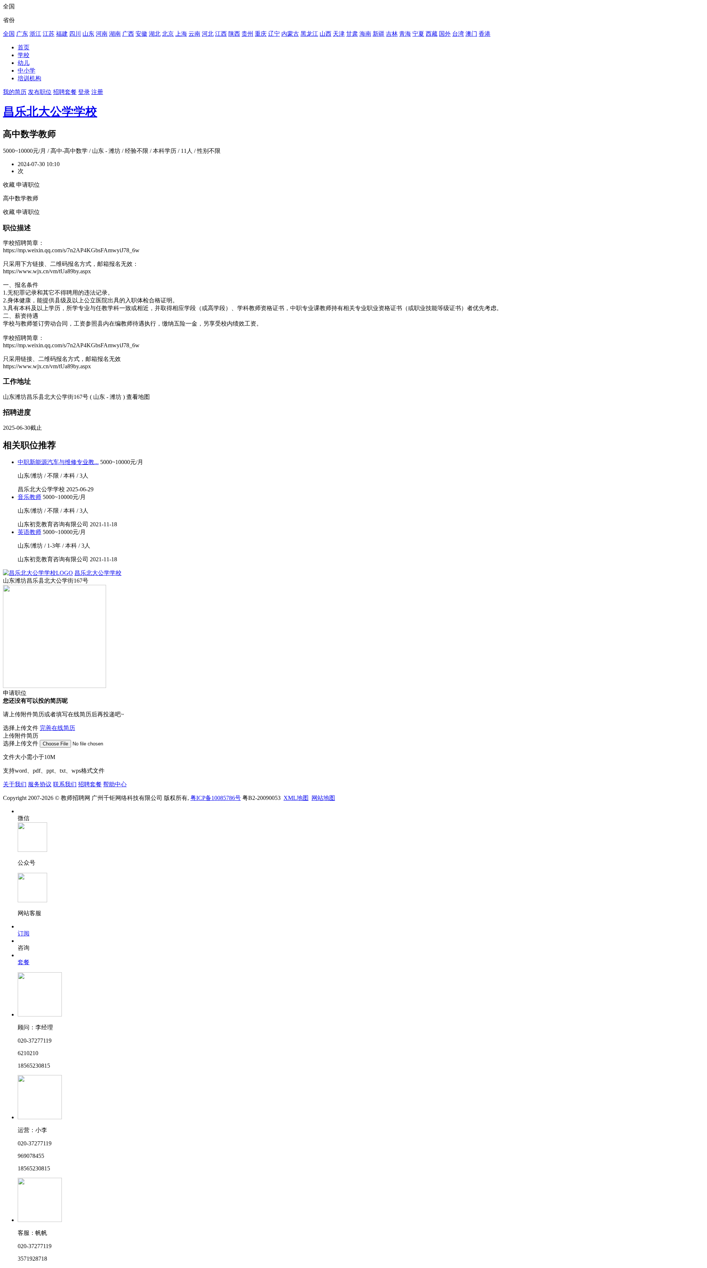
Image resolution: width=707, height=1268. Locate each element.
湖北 (155, 34)
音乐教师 (29, 497)
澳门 (471, 34)
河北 (208, 34)
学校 (23, 55)
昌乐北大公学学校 (50, 111)
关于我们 (15, 784)
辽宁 (274, 34)
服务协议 (40, 784)
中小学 (26, 70)
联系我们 (65, 784)
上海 (181, 34)
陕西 (234, 34)
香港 (484, 34)
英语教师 (29, 532)
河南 (102, 34)
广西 (128, 34)
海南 (365, 34)
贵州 (247, 34)
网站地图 (323, 798)
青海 (405, 34)
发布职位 (40, 92)
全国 (9, 34)
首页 (23, 47)
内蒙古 (290, 34)
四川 (75, 34)
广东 (22, 34)
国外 (445, 34)
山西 (325, 34)
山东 (88, 34)
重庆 (261, 34)
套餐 (23, 962)
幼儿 (23, 63)
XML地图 (296, 798)
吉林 (392, 34)
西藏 (431, 34)
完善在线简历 (57, 728)
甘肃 (352, 34)
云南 (194, 34)
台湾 (458, 34)
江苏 (48, 34)
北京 (168, 34)
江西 (221, 34)
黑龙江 (309, 34)
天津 (339, 34)
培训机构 (29, 78)
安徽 (141, 34)
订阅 (23, 933)
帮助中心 (115, 784)
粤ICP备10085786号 (215, 798)
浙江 (35, 34)
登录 (84, 92)
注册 (97, 92)
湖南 (115, 34)
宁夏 (418, 34)
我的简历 (15, 92)
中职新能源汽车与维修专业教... (58, 462)
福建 (62, 34)
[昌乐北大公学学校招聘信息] (38, 573)
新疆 (378, 34)
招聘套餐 (65, 92)
